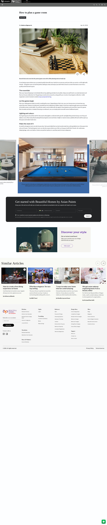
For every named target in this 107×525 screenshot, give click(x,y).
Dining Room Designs (75, 324)
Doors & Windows (25, 342)
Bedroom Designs (75, 319)
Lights (39, 311)
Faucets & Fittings (58, 314)
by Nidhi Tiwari (33, 298)
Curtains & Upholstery (42, 318)
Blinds (39, 321)
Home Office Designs (75, 326)
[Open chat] (104, 522)
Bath (56, 311)
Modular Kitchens (25, 311)
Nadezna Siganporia (26, 25)
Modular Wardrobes (26, 332)
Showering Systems (59, 316)
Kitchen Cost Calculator (27, 314)
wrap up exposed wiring (44, 97)
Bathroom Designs (75, 321)
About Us (73, 333)
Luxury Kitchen (25, 323)
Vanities (56, 321)
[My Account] (99, 4)
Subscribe (8, 325)
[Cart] (104, 4)
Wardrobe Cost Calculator (27, 335)
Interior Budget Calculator (93, 319)
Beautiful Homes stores (92, 321)
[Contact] (96, 4)
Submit (88, 216)
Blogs (89, 311)
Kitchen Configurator (26, 320)
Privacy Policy (90, 348)
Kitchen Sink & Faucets (60, 324)
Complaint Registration (59, 329)
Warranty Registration (59, 331)
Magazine (90, 314)
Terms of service (100, 348)
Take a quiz (67, 246)
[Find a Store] (102, 4)
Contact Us (73, 336)
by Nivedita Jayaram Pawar (63, 298)
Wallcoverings (41, 323)
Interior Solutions (91, 316)
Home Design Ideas (75, 311)
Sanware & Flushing (59, 319)
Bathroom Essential (59, 326)
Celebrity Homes (91, 324)
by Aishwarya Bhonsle (8, 296)
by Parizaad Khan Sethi (88, 300)
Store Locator (74, 338)
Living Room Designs (75, 314)
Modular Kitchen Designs (76, 316)
